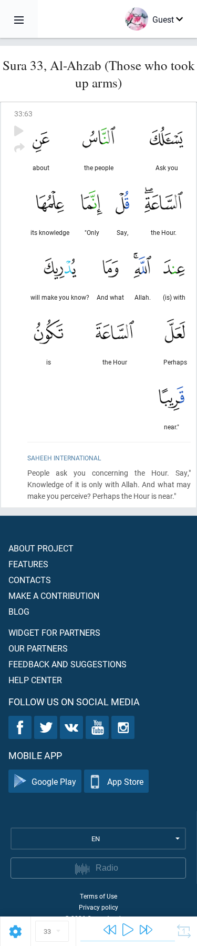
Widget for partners (54, 632)
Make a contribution (53, 595)
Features (28, 563)
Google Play (54, 781)
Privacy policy (98, 907)
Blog (18, 611)
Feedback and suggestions (67, 663)
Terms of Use (98, 896)
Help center (35, 679)
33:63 (23, 114)
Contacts (29, 579)
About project (41, 548)
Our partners (38, 648)
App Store (125, 781)
